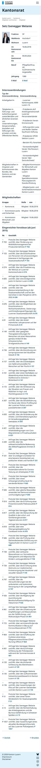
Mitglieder (22, 20)
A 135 (17, 678)
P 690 (28, 495)
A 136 (30, 690)
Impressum (7, 757)
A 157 (32, 366)
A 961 (29, 616)
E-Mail (25, 80)
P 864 (24, 642)
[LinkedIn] (38, 758)
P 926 (21, 603)
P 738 (32, 559)
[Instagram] (38, 762)
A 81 (21, 325)
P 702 (27, 247)
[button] (17, 202)
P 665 (26, 483)
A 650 (20, 421)
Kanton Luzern (6, 18)
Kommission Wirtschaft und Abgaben (8, 219)
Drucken (35, 738)
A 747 (11, 589)
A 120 (17, 667)
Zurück (7, 738)
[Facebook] (38, 765)
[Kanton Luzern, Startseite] (7, 2)
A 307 (24, 407)
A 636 (15, 297)
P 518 (31, 472)
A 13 (18, 715)
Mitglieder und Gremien (9, 20)
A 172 (25, 394)
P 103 (27, 260)
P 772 (29, 628)
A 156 (17, 355)
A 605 (30, 281)
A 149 (26, 343)
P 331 (35, 460)
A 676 (35, 313)
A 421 (11, 435)
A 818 (25, 531)
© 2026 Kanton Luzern (11, 754)
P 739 (25, 573)
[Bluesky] (38, 755)
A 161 (20, 380)
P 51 (10, 701)
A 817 (25, 520)
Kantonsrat (16, 18)
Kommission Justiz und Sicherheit (11, 212)
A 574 (24, 272)
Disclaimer (6, 759)
